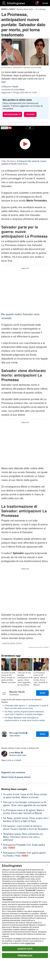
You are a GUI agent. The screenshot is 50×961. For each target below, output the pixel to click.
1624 (22, 876)
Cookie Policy (30, 943)
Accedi (45, 3)
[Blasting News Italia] (16, 3)
